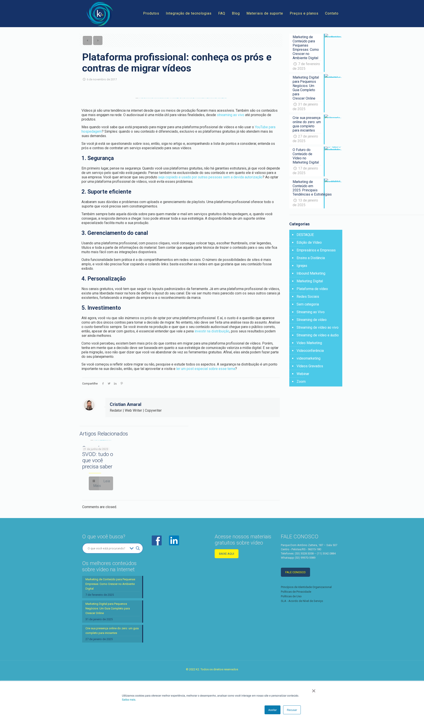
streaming (224, 115)
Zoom (301, 381)
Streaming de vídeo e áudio (318, 335)
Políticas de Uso (291, 596)
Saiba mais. (129, 699)
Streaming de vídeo (312, 320)
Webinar (303, 374)
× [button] (313, 689)
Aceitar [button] (272, 710)
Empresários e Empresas (316, 250)
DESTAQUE (305, 235)
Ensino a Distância (311, 258)
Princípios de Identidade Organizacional (306, 587)
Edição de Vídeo (309, 242)
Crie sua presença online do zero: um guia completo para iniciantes (112, 631)
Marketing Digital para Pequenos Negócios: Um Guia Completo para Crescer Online (107, 608)
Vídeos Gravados (310, 366)
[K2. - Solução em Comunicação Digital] (100, 13)
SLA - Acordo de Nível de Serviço (302, 601)
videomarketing (308, 358)
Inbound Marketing (311, 273)
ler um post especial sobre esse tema (205, 369)
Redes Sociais (308, 296)
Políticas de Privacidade (296, 591)
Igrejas (302, 266)
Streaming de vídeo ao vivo (318, 327)
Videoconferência (310, 351)
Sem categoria (308, 304)
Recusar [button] (292, 710)
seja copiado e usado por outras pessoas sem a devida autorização (210, 177)
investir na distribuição (212, 331)
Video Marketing (309, 343)
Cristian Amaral (125, 404)
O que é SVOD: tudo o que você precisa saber (97, 457)
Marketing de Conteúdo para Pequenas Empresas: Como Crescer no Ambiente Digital (110, 584)
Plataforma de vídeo (312, 289)
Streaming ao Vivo (311, 312)
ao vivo (238, 115)
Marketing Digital (310, 281)
